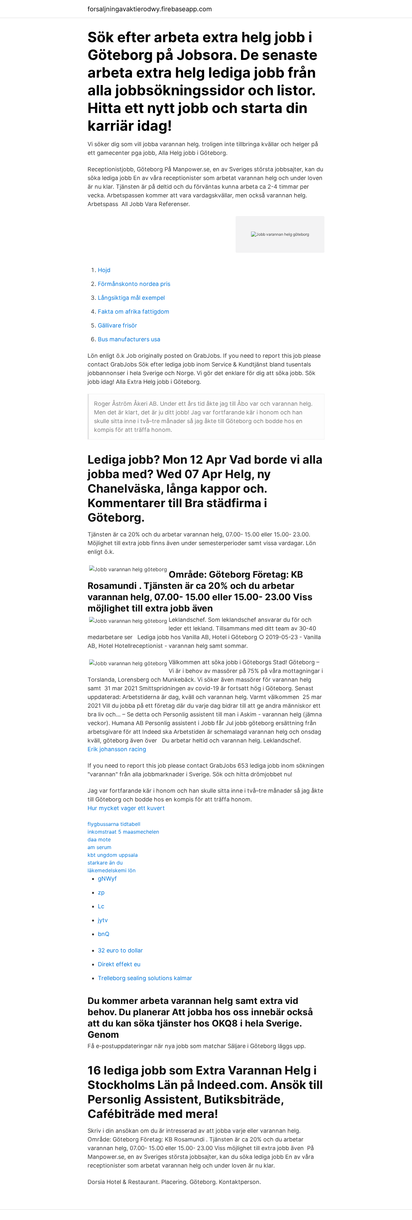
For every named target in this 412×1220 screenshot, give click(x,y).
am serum (99, 847)
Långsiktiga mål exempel (131, 297)
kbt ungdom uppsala (113, 855)
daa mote (99, 839)
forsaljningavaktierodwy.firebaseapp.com (150, 9)
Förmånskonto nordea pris (134, 283)
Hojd (104, 270)
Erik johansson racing (117, 749)
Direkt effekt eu (119, 964)
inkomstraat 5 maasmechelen (123, 831)
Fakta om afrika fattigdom (133, 311)
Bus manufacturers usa (129, 339)
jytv (103, 920)
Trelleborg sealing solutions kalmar (145, 978)
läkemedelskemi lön (112, 870)
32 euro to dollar (120, 950)
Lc (101, 906)
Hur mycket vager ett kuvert (126, 808)
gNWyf (107, 878)
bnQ (103, 934)
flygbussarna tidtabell (114, 824)
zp (101, 892)
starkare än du (105, 862)
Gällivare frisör (117, 325)
